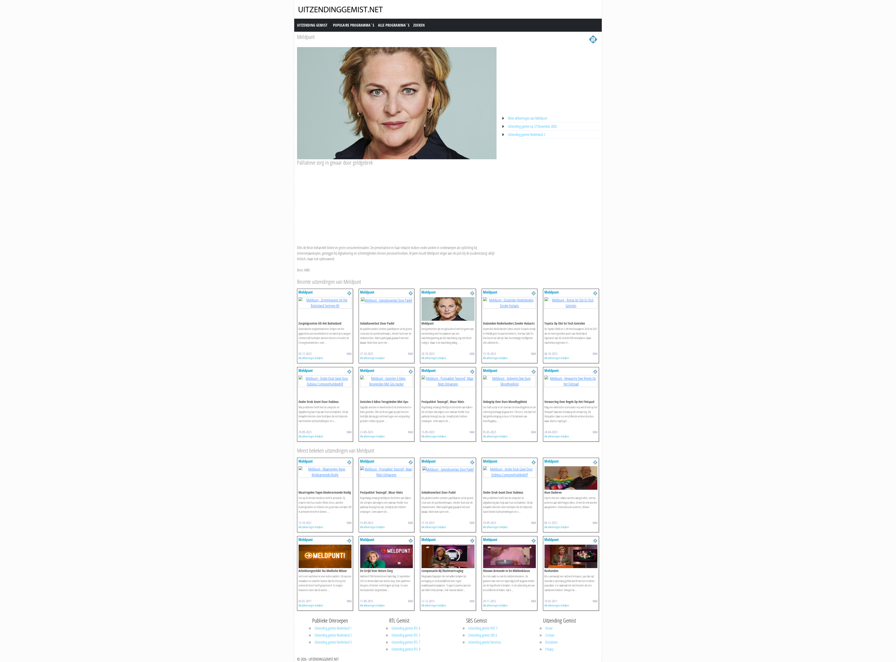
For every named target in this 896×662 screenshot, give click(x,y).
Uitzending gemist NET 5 (482, 628)
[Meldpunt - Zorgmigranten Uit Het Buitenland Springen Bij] (325, 302)
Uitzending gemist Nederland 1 (333, 628)
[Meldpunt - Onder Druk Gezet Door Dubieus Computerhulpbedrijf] (325, 381)
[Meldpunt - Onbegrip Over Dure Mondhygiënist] (509, 381)
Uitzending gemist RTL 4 (406, 628)
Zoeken (419, 25)
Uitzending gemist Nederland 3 (333, 642)
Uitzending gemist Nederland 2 (526, 134)
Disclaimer (551, 642)
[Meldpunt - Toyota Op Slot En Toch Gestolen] (571, 302)
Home (549, 628)
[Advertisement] (397, 201)
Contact (550, 635)
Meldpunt (306, 37)
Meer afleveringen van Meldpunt (527, 118)
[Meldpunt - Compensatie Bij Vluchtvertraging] (448, 555)
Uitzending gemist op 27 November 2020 (532, 126)
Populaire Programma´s (353, 25)
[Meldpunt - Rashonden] (571, 555)
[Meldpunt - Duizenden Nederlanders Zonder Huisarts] (509, 302)
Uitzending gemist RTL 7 (406, 642)
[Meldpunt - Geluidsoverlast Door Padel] (386, 299)
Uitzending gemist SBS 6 (482, 635)
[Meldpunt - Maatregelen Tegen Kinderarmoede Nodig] (325, 471)
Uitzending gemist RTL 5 (406, 635)
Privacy (549, 649)
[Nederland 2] (593, 39)
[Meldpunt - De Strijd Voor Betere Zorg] (386, 555)
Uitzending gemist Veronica (484, 642)
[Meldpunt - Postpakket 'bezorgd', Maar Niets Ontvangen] (448, 381)
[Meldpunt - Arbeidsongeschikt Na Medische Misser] (325, 555)
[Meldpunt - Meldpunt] (448, 308)
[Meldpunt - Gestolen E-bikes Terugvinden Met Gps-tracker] (386, 381)
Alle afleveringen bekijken (310, 358)
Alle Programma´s (394, 25)
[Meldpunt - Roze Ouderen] (571, 477)
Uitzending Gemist (312, 25)
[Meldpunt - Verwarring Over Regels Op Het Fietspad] (571, 381)
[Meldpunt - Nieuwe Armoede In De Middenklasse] (509, 555)
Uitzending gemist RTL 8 (406, 649)
